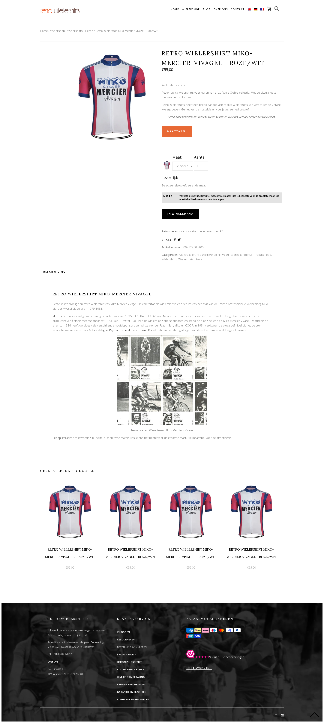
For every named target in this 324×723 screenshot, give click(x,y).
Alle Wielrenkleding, (209, 254)
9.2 (211, 657)
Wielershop (191, 9)
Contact (238, 9)
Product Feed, (263, 254)
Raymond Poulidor (121, 330)
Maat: (177, 157)
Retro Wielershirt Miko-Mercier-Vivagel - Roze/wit (127, 31)
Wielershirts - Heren (80, 31)
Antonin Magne (98, 330)
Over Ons (52, 661)
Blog (207, 9)
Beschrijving (54, 271)
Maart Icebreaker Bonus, (237, 254)
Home (174, 9)
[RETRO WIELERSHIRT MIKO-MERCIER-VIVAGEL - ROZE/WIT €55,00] (70, 484)
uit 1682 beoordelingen (229, 657)
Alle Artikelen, (187, 254)
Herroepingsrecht (129, 662)
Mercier (57, 316)
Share (167, 240)
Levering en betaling (131, 677)
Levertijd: (170, 177)
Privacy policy (126, 654)
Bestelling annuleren (132, 647)
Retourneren (126, 639)
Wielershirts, (170, 259)
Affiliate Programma (131, 684)
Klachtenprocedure (130, 669)
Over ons (221, 9)
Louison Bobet (146, 330)
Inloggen (123, 632)
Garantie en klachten (131, 692)
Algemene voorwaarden (133, 699)
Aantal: (200, 157)
